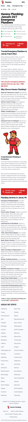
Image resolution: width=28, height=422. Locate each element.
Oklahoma (17, 361)
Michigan (4, 326)
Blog (8, 6)
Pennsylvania (5, 316)
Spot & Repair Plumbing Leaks (13, 414)
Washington (18, 326)
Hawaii (16, 381)
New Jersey (18, 322)
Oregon (16, 347)
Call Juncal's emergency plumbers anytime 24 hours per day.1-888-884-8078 (13, 84)
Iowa (2, 364)
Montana (17, 385)
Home (3, 6)
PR (9, 9)
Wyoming (17, 395)
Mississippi (4, 374)
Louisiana (17, 354)
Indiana (3, 343)
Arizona (3, 329)
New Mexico (18, 371)
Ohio (2, 319)
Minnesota (17, 336)
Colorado (4, 336)
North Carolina (18, 329)
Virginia (3, 333)
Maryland (4, 340)
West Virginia (5, 385)
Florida (16, 312)
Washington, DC (6, 350)
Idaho (2, 378)
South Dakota (18, 392)
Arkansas (4, 367)
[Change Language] (23, 2)
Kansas (16, 367)
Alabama (4, 357)
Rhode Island (5, 371)
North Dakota (18, 388)
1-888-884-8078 (13, 300)
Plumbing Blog (13, 417)
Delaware (4, 395)
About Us (5, 411)
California (4, 309)
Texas (3, 312)
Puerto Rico (4, 361)
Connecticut (18, 357)
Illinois (16, 316)
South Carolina (18, 350)
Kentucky (17, 364)
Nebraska (17, 374)
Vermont (3, 392)
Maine (3, 381)
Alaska (3, 388)
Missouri (17, 333)
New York (17, 309)
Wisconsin (17, 343)
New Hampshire (19, 378)
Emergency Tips (18, 6)
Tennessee (17, 340)
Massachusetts (19, 319)
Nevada (3, 354)
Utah (2, 347)
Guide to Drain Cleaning (17, 411)
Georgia (3, 322)
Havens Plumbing (12, 420)
